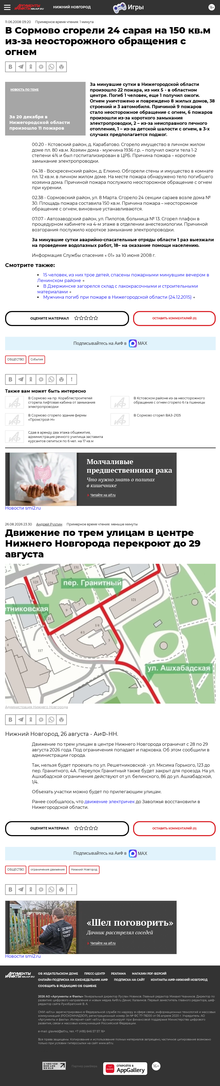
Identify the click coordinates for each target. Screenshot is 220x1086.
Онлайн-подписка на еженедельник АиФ (73, 980)
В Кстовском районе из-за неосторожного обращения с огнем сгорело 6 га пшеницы (169, 400)
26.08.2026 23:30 (18, 524)
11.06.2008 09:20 (18, 22)
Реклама (118, 973)
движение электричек (110, 801)
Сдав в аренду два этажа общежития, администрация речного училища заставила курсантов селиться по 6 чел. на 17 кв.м (65, 436)
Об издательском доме (58, 973)
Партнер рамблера (84, 1066)
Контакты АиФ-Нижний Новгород (179, 980)
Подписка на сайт (129, 980)
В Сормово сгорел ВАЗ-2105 (157, 415)
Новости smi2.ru (23, 508)
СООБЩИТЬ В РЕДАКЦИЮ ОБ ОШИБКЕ (67, 986)
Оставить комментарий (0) (174, 318)
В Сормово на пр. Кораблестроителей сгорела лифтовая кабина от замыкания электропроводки (61, 402)
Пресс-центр (94, 973)
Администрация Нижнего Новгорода (36, 707)
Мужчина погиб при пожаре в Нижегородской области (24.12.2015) (117, 297)
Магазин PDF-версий (149, 973)
